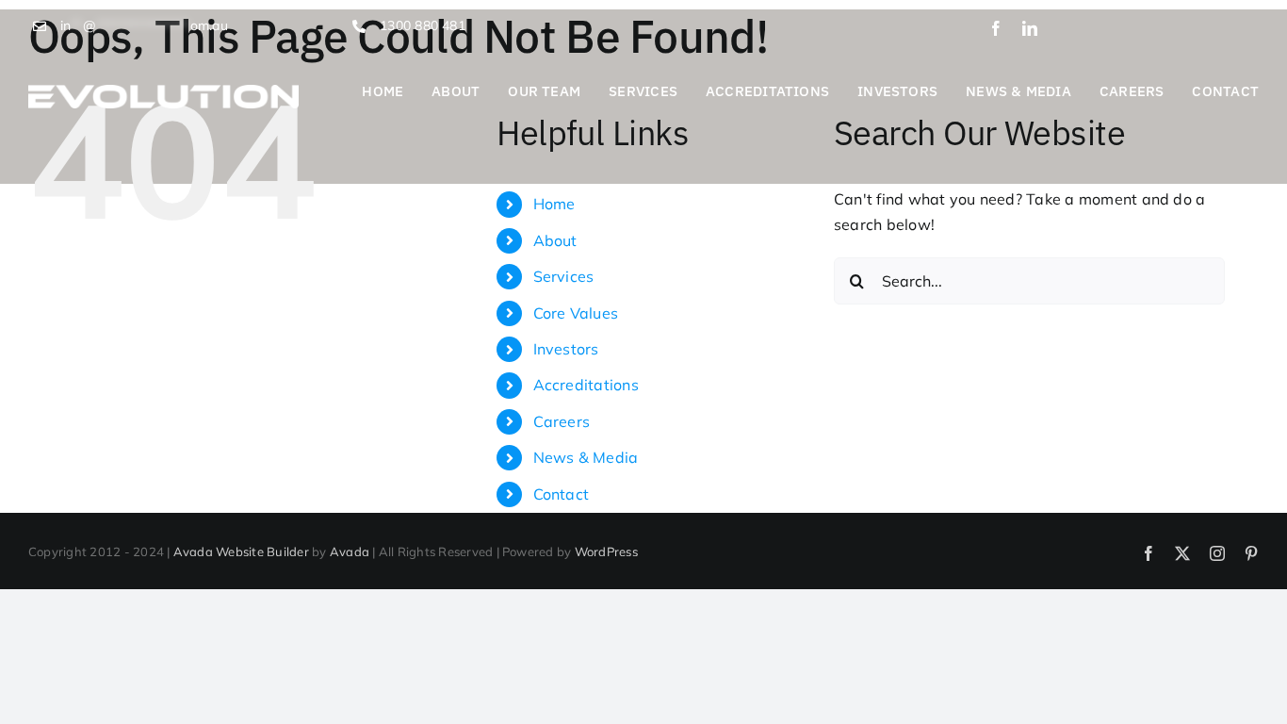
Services (564, 276)
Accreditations (586, 384)
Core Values (576, 313)
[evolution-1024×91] (163, 92)
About (555, 240)
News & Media (586, 457)
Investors (566, 348)
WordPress (606, 551)
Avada (349, 551)
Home (554, 203)
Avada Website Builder (241, 551)
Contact (561, 494)
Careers (562, 421)
